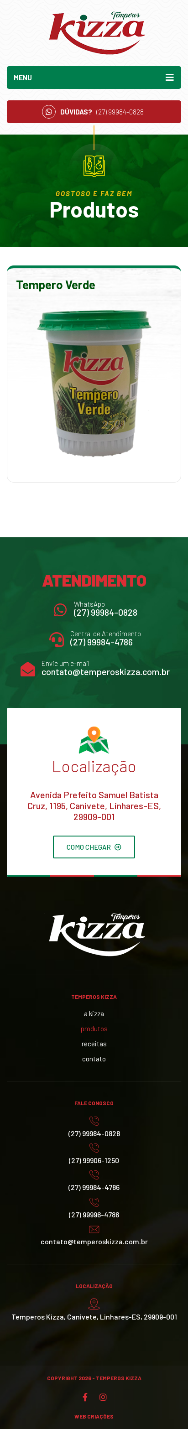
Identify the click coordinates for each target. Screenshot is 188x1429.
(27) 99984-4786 (101, 641)
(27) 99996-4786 (94, 1214)
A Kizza (94, 1013)
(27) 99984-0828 (105, 612)
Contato (94, 1059)
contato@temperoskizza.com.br (106, 671)
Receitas (94, 1043)
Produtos (94, 1028)
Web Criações (94, 1416)
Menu (23, 77)
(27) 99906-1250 (94, 1160)
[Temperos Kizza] (94, 33)
